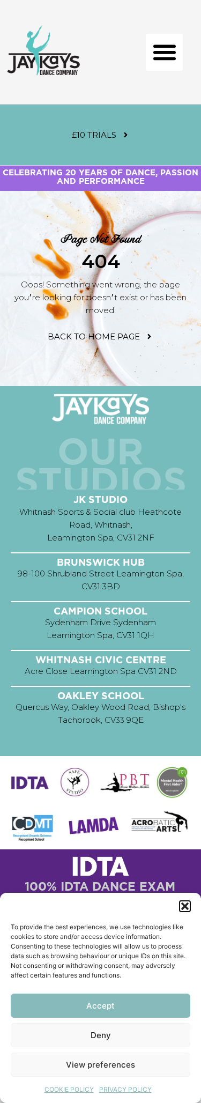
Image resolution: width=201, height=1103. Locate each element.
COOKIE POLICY (69, 1089)
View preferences (100, 1065)
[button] (185, 906)
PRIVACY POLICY (125, 1089)
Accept (100, 1006)
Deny (101, 1035)
